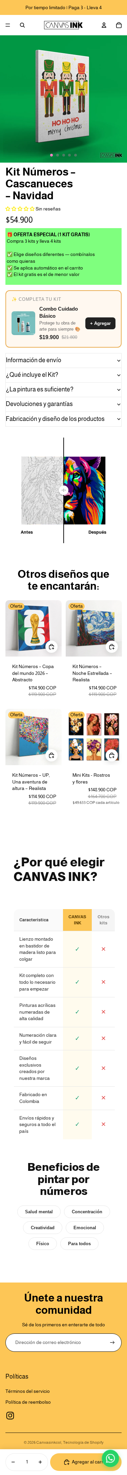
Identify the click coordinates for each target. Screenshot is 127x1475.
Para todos (79, 1243)
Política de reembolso (28, 1402)
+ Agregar (100, 323)
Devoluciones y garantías (39, 404)
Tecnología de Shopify (83, 1442)
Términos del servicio (27, 1391)
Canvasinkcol (48, 1442)
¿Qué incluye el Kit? (32, 374)
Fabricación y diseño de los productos (55, 419)
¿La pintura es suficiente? (39, 389)
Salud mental (39, 1211)
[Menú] (8, 25)
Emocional (84, 1227)
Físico (42, 1243)
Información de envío (33, 360)
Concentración (87, 1211)
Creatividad (43, 1227)
